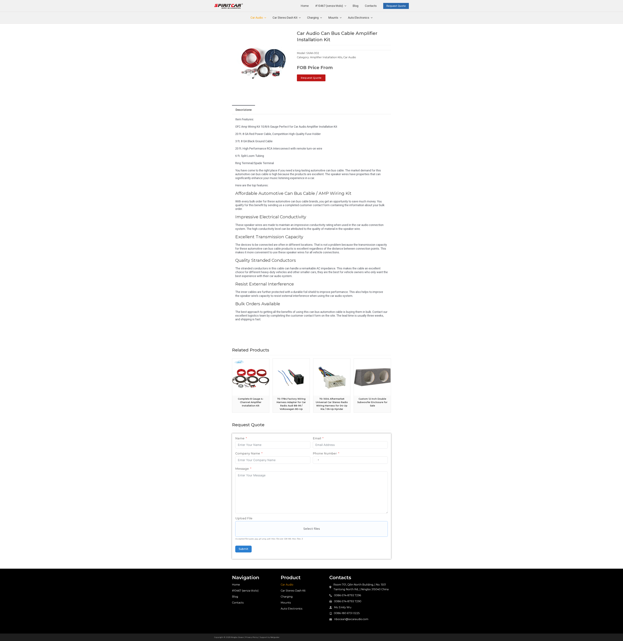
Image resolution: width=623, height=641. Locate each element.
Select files (311, 529)
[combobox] (316, 460)
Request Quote (396, 5)
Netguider (275, 637)
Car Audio (256, 17)
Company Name (247, 453)
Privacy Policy (251, 637)
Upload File (243, 518)
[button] (289, 34)
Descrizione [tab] (244, 109)
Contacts (371, 5)
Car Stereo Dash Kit (285, 17)
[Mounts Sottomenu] (341, 18)
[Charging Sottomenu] (321, 18)
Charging (313, 17)
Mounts (333, 17)
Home (305, 5)
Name (239, 438)
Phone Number (325, 453)
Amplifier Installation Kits (326, 57)
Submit (243, 548)
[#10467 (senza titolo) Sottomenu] (345, 6)
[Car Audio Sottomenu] (265, 18)
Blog (355, 5)
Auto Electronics (358, 17)
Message (242, 469)
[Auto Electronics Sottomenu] (372, 18)
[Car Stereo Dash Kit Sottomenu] (300, 18)
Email (317, 438)
